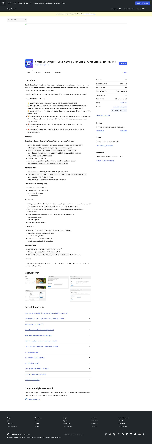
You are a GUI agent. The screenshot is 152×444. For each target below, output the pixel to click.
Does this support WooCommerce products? (39, 330)
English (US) (123, 102)
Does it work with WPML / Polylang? (37, 369)
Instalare (47, 73)
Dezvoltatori (66, 423)
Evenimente (94, 421)
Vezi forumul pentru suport (104, 145)
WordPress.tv (67, 426)
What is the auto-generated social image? (38, 335)
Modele (37, 426)
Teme (36, 421)
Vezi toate (123, 130)
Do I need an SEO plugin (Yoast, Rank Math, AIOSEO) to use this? (46, 313)
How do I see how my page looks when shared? (41, 341)
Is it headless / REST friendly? (35, 357)
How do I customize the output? (35, 374)
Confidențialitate (12, 426)
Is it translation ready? (32, 352)
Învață (64, 418)
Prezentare (38, 418)
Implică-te (94, 418)
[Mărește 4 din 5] (89, 278)
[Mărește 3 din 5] (66, 278)
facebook (116, 106)
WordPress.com (124, 418)
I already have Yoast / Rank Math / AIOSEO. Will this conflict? (45, 319)
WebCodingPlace (43, 65)
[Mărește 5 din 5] (89, 291)
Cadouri (94, 426)
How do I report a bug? (32, 380)
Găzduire (9, 423)
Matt (121, 421)
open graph (123, 106)
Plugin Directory (11, 9)
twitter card (123, 110)
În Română (27, 434)
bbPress (122, 423)
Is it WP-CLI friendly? (32, 363)
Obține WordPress (143, 3)
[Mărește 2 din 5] (44, 292)
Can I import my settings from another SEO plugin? (41, 346)
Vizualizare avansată (103, 115)
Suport (125, 73)
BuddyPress (123, 426)
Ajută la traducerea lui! (88, 14)
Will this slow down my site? (34, 324)
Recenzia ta (100, 130)
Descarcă (123, 63)
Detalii (29, 73)
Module (37, 423)
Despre (9, 418)
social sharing (115, 110)
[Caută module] (25, 20)
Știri (8, 421)
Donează (94, 423)
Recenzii (37, 73)
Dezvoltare (57, 73)
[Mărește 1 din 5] (44, 278)
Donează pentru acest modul (105, 160)
